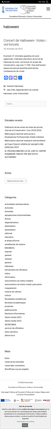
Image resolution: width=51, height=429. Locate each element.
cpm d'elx (11, 90)
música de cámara (13, 291)
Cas (43, 2)
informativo (10, 277)
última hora (10, 335)
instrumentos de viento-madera (19, 281)
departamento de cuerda (27, 90)
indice (7, 273)
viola (15, 93)
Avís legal (4, 392)
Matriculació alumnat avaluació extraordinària (25, 140)
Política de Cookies (33, 392)
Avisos (8, 219)
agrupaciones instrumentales (18, 215)
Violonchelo (23, 93)
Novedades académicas (15, 299)
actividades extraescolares (17, 204)
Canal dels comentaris (15, 365)
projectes (9, 306)
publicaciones (11, 310)
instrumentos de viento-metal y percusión (23, 284)
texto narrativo (11, 332)
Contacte (19, 395)
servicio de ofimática (14, 328)
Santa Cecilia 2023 (13, 317)
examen (8, 251)
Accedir (7, 2)
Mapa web (45, 392)
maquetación (10, 288)
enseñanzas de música (15, 244)
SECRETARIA (10, 324)
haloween (8, 93)
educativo (9, 237)
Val (39, 2)
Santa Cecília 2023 (13, 321)
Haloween (18, 86)
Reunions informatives (15, 313)
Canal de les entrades (14, 362)
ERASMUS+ (10, 248)
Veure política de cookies (25, 421)
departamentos (12, 222)
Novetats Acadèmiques (15, 302)
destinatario (10, 226)
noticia (8, 295)
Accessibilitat (30, 395)
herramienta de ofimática (16, 270)
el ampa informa (12, 240)
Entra (7, 358)
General (10, 86)
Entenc (25, 425)
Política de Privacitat (17, 392)
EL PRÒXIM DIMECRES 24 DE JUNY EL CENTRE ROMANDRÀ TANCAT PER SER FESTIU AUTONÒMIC (25, 154)
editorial (8, 233)
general (8, 255)
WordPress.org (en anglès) (17, 369)
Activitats (9, 208)
